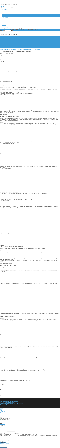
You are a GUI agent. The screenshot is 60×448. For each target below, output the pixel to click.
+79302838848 (7, 29)
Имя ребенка (3, 432)
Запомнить (3, 421)
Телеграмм (2, 6)
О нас (3, 47)
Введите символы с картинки (5, 418)
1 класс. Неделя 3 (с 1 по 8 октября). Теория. (8, 391)
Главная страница (5, 9)
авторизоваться (19, 397)
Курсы (3, 22)
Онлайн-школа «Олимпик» (6, 39)
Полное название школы (5, 435)
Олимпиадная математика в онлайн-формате (11, 14)
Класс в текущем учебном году (6, 434)
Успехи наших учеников (6, 18)
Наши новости (4, 10)
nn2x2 (1, 2)
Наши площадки (5, 17)
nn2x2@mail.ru (2, 29)
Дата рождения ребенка (4, 437)
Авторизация (2, 424)
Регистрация (7, 443)
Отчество (2, 433)
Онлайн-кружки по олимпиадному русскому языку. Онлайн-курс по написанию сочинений (19, 16)
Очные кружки (4, 11)
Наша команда (4, 19)
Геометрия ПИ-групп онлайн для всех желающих (12, 15)
